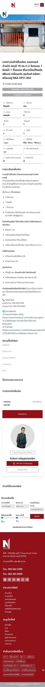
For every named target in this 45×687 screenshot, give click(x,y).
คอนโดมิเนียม (10, 602)
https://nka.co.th (29, 333)
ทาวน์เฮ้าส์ (9, 596)
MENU (36, 4)
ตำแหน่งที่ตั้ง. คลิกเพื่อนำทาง (14, 561)
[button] (2, 32)
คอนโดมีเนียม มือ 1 (27, 665)
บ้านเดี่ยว (8, 593)
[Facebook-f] (9, 580)
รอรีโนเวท (30, 657)
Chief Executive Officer (22, 452)
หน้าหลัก (8, 625)
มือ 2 (5, 657)
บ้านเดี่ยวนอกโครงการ (11, 670)
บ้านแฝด (8, 611)
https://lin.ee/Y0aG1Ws (21, 320)
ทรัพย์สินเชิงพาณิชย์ (13, 608)
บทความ (8, 643)
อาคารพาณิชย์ (10, 599)
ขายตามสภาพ (9, 661)
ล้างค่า (36, 516)
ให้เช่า (7, 631)
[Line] (5, 580)
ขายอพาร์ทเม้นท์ (27, 674)
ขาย (6, 628)
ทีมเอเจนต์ (9, 634)
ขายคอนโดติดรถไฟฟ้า (11, 674)
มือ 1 (22, 657)
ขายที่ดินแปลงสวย (28, 670)
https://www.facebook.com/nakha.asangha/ (23, 317)
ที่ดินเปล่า (8, 605)
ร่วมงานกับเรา (10, 640)
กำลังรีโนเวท (20, 661)
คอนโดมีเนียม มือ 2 (11, 665)
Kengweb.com (22, 685)
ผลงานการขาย (10, 637)
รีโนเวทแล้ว (14, 657)
